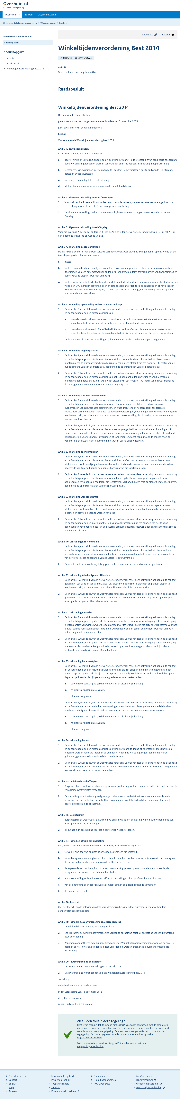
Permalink (147, 34)
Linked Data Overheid (105, 1079)
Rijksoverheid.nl (144, 1079)
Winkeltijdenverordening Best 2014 (23, 68)
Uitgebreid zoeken (48, 23)
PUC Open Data (102, 1083)
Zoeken (29, 14)
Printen (166, 34)
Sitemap (55, 1087)
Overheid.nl (11, 15)
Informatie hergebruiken (64, 1076)
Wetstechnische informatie (17, 36)
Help (11, 1087)
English (12, 1083)
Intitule (10, 58)
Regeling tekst (11, 42)
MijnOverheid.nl (144, 1076)
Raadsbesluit (13, 63)
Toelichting (64, 979)
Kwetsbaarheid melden (63, 1091)
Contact (13, 1079)
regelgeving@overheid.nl (90, 1046)
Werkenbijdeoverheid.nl (148, 1087)
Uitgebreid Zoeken (47, 14)
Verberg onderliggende (5, 68)
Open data (99, 1076)
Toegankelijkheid (60, 1083)
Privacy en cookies (60, 1079)
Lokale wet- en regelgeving (25, 23)
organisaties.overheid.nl (89, 1037)
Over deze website (18, 1076)
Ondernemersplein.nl (147, 1083)
